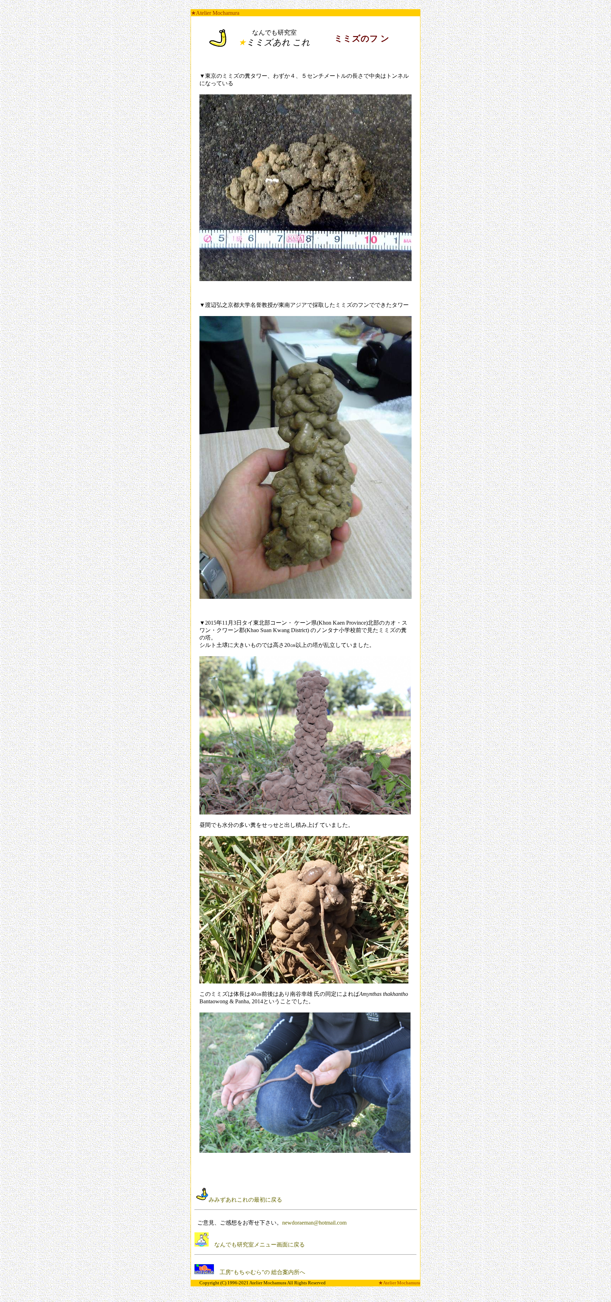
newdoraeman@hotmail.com (314, 1223)
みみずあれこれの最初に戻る (246, 1200)
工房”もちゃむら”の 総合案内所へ (259, 1272)
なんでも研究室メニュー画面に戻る (257, 1245)
